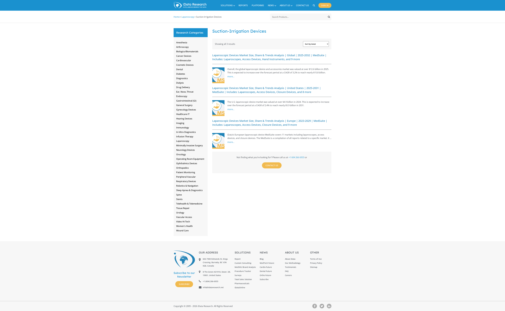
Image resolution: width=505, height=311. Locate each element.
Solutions (227, 5)
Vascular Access (184, 217)
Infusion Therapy (184, 136)
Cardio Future (266, 267)
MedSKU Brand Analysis (245, 267)
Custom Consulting (243, 263)
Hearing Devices (184, 118)
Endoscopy (181, 96)
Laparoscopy (187, 16)
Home (177, 16)
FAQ (287, 271)
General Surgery (184, 105)
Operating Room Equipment (190, 158)
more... (230, 76)
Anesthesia (181, 42)
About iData (290, 259)
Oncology (181, 154)
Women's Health (184, 226)
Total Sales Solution (243, 279)
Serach (314, 5)
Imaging (180, 123)
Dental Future (266, 271)
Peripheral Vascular (186, 176)
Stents (179, 199)
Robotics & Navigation (187, 185)
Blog (262, 259)
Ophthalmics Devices (186, 163)
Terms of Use (316, 259)
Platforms (258, 5)
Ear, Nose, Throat (184, 91)
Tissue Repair (183, 208)
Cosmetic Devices (185, 64)
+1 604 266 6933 (297, 157)
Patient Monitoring (185, 172)
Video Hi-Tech (183, 221)
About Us (285, 5)
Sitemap (313, 267)
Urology (180, 212)
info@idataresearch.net (213, 287)
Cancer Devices (183, 56)
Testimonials (290, 267)
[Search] (329, 17)
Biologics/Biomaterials (187, 51)
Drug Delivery (183, 87)
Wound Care (182, 230)
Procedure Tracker (243, 271)
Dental (179, 69)
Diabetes (180, 73)
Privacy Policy (316, 263)
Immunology (182, 127)
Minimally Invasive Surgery (189, 145)
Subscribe (184, 284)
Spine (179, 194)
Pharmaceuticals (242, 283)
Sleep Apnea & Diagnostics (189, 190)
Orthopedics (182, 167)
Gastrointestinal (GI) (186, 100)
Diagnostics (182, 78)
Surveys (238, 275)
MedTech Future (267, 263)
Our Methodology (292, 263)
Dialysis (180, 82)
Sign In (325, 5)
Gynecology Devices (186, 109)
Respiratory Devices (186, 181)
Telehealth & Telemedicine (189, 203)
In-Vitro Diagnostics (186, 132)
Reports (243, 5)
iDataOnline (240, 287)
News (271, 5)
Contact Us (302, 5)
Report (238, 259)
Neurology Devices (185, 150)
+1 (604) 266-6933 (210, 281)
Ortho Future (265, 275)
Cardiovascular (183, 60)
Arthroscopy (182, 47)
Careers (288, 275)
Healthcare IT (183, 114)
